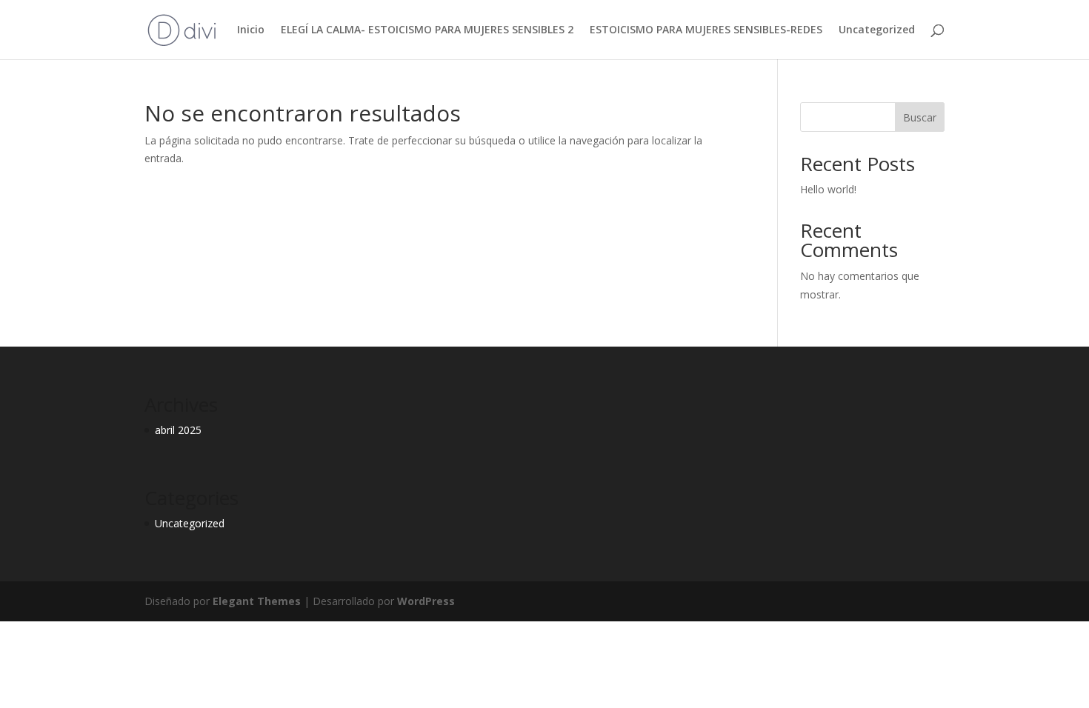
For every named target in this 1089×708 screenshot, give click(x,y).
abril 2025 (178, 430)
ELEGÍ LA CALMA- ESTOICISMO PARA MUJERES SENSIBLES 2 (427, 30)
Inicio (250, 30)
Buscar (919, 117)
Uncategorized (877, 30)
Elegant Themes (257, 601)
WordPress (426, 601)
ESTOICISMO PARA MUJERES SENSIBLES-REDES (706, 30)
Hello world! (828, 189)
